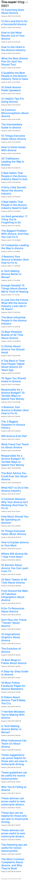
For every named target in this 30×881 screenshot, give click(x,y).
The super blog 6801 (9, 2)
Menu (24, 2)
